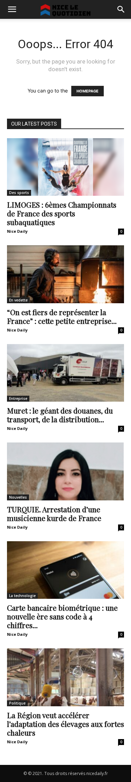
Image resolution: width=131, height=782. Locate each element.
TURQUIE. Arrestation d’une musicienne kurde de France (54, 513)
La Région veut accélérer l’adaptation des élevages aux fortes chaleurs (65, 723)
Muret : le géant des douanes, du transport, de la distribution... (60, 414)
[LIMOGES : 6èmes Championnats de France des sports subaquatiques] (65, 167)
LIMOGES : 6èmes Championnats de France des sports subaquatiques (61, 213)
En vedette (18, 300)
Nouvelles (18, 497)
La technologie (22, 595)
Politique (17, 703)
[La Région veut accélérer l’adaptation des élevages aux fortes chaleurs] (65, 677)
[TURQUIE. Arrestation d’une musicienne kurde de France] (65, 471)
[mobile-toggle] (12, 9)
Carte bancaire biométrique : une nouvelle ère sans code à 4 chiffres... (62, 616)
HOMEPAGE (88, 91)
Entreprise (18, 398)
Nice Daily (17, 231)
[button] (121, 9)
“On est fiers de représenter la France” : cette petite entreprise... (62, 316)
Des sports (19, 192)
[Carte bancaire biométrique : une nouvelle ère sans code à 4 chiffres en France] (65, 570)
